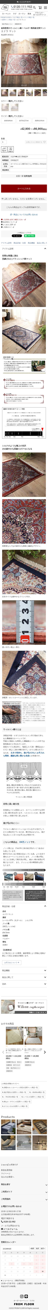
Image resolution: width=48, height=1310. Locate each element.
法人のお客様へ (7, 1177)
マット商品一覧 (29, 17)
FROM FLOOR (6, 17)
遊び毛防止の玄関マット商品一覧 (15, 1092)
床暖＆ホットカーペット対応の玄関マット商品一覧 (21, 1087)
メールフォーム (10, 1229)
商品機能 (31, 243)
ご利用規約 (5, 1199)
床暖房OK (18, 24)
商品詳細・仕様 (20, 243)
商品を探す (5, 1184)
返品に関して (42, 243)
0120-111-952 (9, 1222)
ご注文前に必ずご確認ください (13, 219)
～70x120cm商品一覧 (11, 1097)
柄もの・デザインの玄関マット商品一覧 (17, 1101)
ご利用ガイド (7, 227)
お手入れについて (11, 963)
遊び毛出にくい (7, 24)
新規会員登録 (6, 1170)
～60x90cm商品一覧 (38, 1092)
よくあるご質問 (8, 224)
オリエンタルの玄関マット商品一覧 (15, 1106)
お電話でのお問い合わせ (11, 1206)
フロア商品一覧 (17, 17)
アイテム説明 (6, 243)
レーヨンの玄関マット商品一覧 (33, 1097)
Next (43, 63)
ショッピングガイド (9, 1165)
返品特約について (9, 222)
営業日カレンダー (8, 1242)
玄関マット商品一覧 (8, 19)
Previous (4, 63)
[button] (3, 1052)
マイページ (5, 1173)
